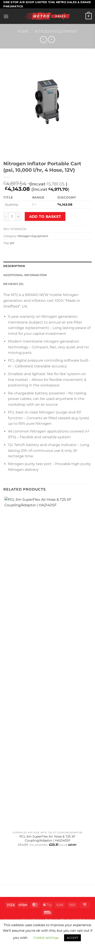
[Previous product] (51, 39)
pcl (12, 243)
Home (23, 31)
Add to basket (45, 216)
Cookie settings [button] (46, 937)
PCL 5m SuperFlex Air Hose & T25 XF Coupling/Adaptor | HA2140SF (47, 838)
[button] (6, 16)
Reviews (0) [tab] (13, 284)
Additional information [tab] (25, 275)
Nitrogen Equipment (56, 31)
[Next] (19, 150)
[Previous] (7, 150)
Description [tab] (14, 266)
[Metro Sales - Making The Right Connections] (47, 16)
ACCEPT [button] (72, 937)
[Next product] (43, 39)
